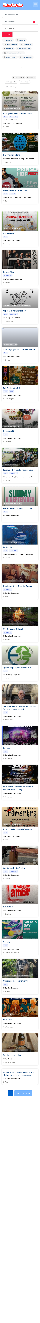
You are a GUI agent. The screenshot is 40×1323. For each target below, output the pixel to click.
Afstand (30, 78)
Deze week (8, 29)
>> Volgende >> (23, 1093)
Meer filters (17, 78)
